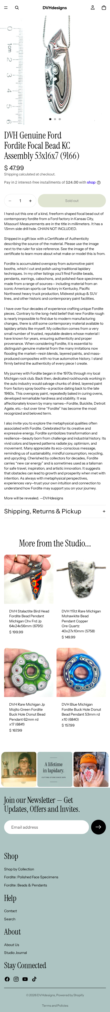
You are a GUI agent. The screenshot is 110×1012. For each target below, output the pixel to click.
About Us (11, 944)
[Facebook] (7, 979)
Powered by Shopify (70, 995)
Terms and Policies (55, 1005)
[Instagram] (16, 979)
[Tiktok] (34, 979)
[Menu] (6, 7)
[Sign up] (98, 827)
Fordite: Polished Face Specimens (31, 877)
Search (9, 919)
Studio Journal (15, 952)
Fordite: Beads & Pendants (25, 885)
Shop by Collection (19, 869)
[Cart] (103, 7)
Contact (10, 911)
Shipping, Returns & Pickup (42, 511)
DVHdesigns (46, 995)
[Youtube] (25, 979)
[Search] (17, 7)
